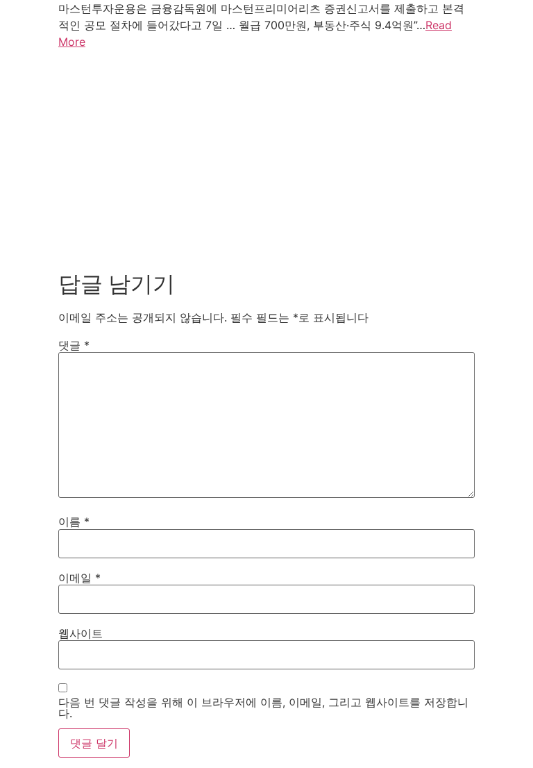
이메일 (79, 577)
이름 (74, 521)
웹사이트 (80, 633)
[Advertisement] (266, 157)
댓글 (74, 345)
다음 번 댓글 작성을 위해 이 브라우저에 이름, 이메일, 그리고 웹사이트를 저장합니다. (263, 707)
